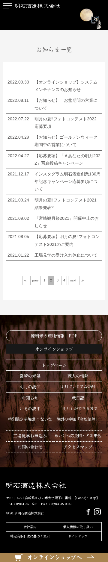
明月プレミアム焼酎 (78, 386)
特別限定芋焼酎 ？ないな (30, 419)
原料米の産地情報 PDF (54, 336)
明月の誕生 (30, 387)
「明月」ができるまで (78, 408)
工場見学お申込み (30, 436)
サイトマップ (78, 536)
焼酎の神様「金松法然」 (77, 419)
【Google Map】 (86, 497)
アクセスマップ (77, 447)
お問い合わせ (30, 447)
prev (35, 280)
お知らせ (30, 398)
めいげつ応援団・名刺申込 (78, 435)
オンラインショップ (54, 349)
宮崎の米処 (30, 376)
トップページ (54, 365)
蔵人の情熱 (78, 376)
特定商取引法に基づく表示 (30, 536)
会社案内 (30, 526)
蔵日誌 (78, 398)
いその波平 (30, 408)
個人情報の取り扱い (78, 526)
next (73, 280)
